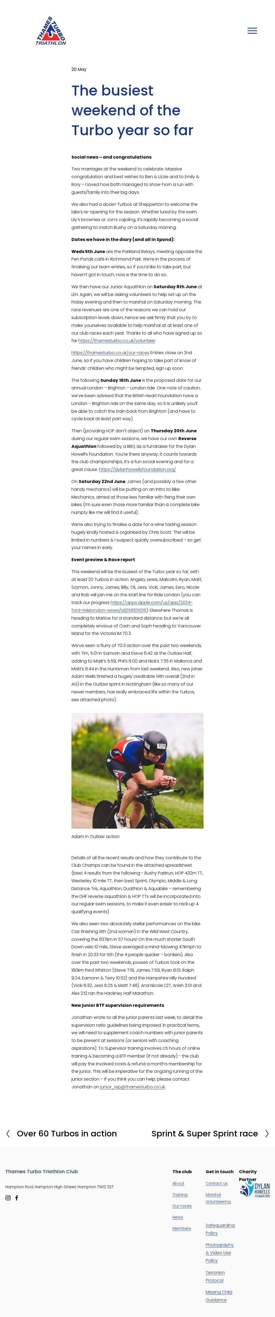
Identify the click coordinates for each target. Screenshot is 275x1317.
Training (179, 1194)
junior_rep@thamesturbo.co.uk (132, 1087)
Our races (182, 1206)
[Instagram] (8, 1198)
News (177, 1217)
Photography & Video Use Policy (220, 1253)
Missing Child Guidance (219, 1296)
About (178, 1183)
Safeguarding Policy (220, 1229)
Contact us (217, 1183)
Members (181, 1228)
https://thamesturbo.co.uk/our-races (110, 353)
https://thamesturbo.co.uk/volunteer (116, 341)
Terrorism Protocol (215, 1276)
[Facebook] (16, 1198)
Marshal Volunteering (218, 1198)
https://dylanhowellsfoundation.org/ (137, 469)
